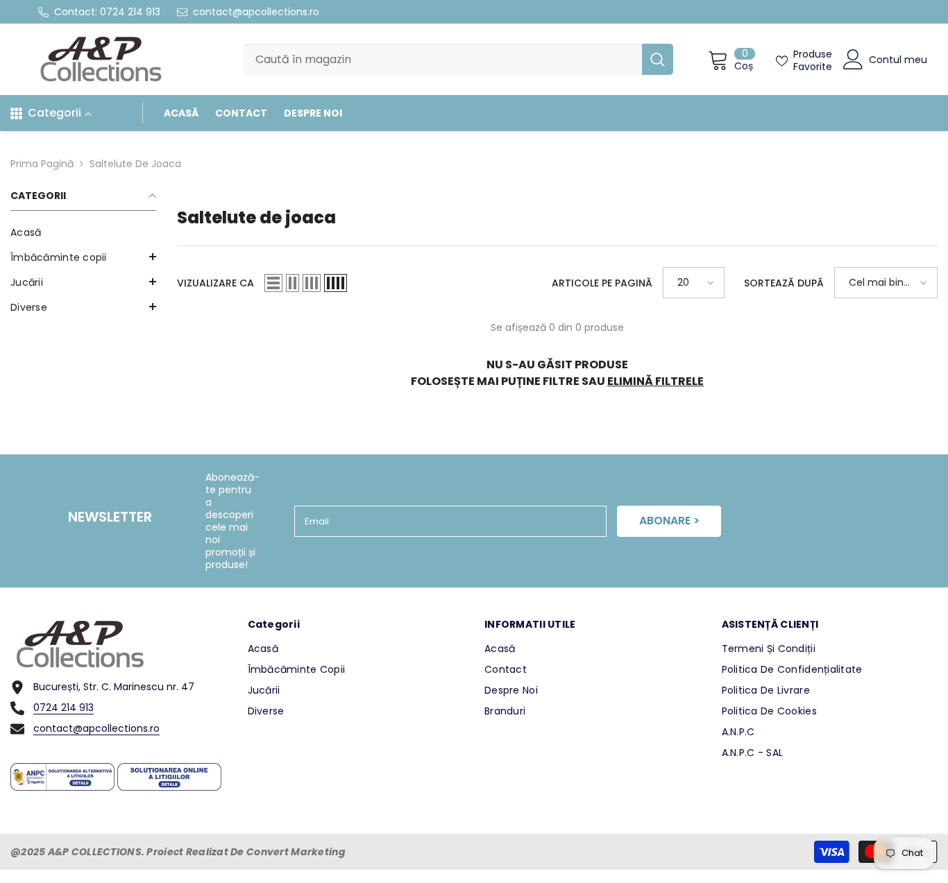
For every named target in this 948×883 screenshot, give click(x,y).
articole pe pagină (602, 283)
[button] (83, 281)
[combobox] (442, 59)
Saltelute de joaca (135, 164)
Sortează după (784, 283)
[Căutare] (458, 59)
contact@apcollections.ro (256, 12)
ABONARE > (669, 521)
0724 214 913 (130, 12)
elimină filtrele (655, 381)
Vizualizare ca (215, 283)
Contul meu (898, 60)
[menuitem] (83, 232)
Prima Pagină (42, 164)
